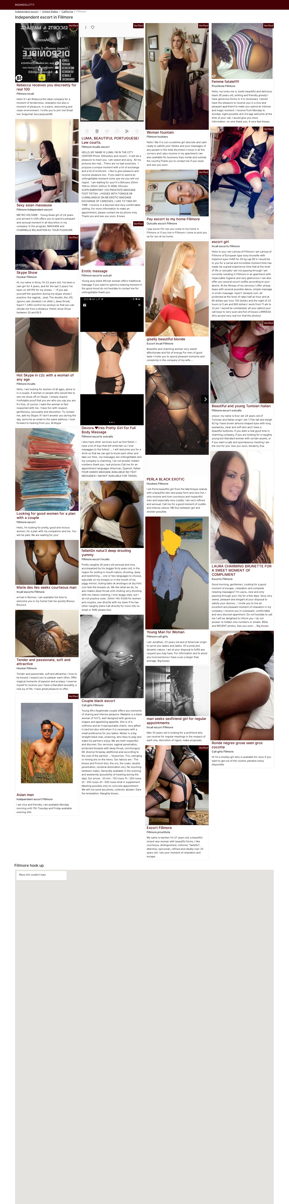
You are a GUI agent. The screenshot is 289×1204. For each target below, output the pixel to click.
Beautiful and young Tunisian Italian (241, 406)
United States (50, 11)
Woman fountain (160, 132)
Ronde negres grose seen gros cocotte (237, 745)
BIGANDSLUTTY (24, 4)
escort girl (220, 242)
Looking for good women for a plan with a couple (46, 515)
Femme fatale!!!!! (225, 81)
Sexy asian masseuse (34, 205)
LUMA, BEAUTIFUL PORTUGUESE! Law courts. (110, 140)
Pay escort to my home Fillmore (173, 219)
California (67, 11)
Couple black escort (98, 701)
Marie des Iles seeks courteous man (46, 587)
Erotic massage (94, 271)
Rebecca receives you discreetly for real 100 (46, 87)
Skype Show (27, 272)
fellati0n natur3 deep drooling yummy (106, 552)
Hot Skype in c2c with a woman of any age (45, 377)
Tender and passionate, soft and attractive (43, 662)
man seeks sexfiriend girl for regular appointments (176, 721)
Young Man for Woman (165, 632)
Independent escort (26, 11)
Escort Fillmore (159, 828)
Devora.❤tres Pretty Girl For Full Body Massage (109, 430)
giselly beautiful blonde (166, 339)
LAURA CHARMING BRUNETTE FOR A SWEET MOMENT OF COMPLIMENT (241, 570)
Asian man (25, 795)
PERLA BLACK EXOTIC (165, 479)
